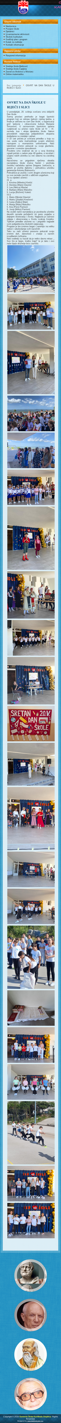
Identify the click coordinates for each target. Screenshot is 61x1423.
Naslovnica (11, 26)
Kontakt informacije (15, 45)
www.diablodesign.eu (35, 1421)
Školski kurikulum (14, 37)
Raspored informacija (16, 55)
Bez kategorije (14, 85)
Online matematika (14, 74)
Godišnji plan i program (16, 39)
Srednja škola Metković (17, 66)
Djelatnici (10, 31)
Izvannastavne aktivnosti (17, 34)
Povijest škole (12, 29)
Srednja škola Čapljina (16, 69)
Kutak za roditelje (14, 42)
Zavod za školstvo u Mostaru (19, 71)
